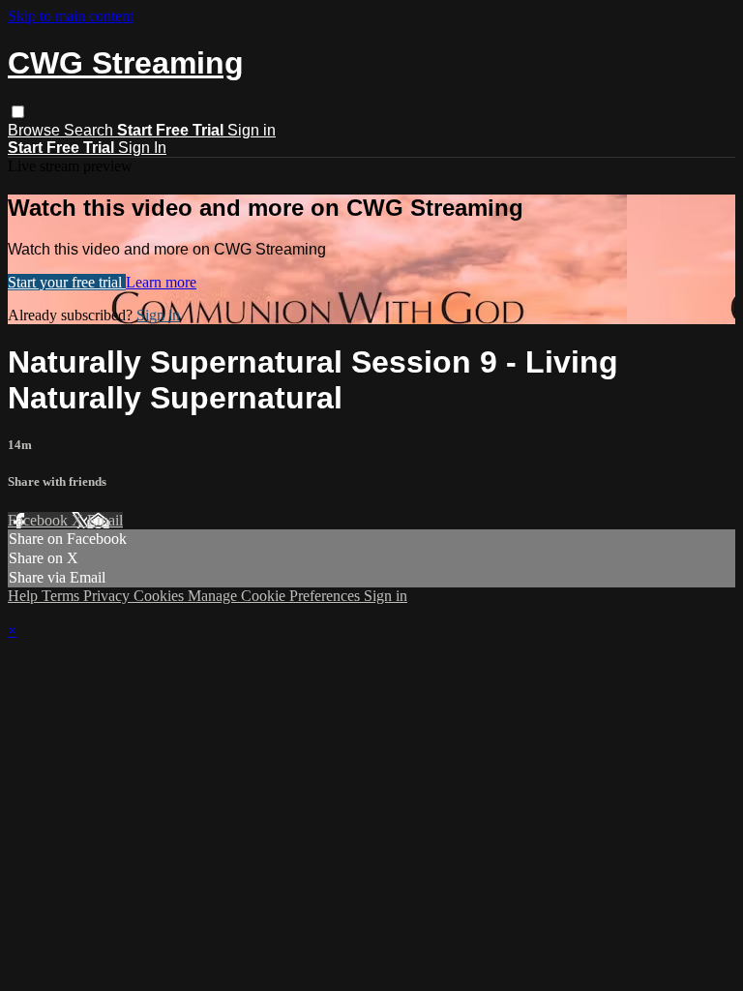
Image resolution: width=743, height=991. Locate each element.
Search (90, 130)
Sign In (142, 147)
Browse (36, 130)
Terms (62, 595)
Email (105, 520)
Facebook (40, 520)
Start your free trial (67, 282)
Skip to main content (71, 16)
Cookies (161, 595)
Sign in (251, 130)
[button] (18, 111)
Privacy (108, 595)
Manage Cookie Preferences (276, 595)
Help (25, 595)
